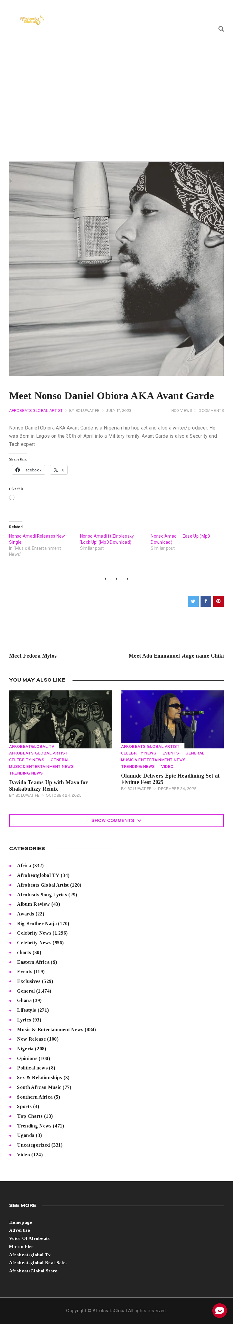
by (84, 410)
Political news (32, 1067)
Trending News (26, 773)
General (60, 760)
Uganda (25, 1135)
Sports (24, 1106)
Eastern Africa (33, 962)
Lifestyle (26, 1010)
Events (171, 753)
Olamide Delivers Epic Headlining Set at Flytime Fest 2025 (170, 779)
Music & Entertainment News (41, 766)
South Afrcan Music (39, 1087)
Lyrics (24, 1019)
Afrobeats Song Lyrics (42, 894)
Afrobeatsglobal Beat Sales (38, 1262)
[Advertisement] (116, 94)
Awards (25, 913)
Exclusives (28, 981)
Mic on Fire (21, 1246)
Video (167, 766)
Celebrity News (26, 760)
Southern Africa (34, 1097)
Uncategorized (33, 1145)
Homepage (20, 1222)
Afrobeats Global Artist (36, 410)
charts (24, 952)
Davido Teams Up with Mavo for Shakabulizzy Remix (48, 785)
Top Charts (29, 1116)
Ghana (24, 1000)
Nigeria (25, 1048)
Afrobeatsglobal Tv (30, 1254)
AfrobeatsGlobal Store (33, 1270)
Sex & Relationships (39, 1077)
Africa (24, 865)
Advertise (19, 1230)
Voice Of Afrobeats (29, 1238)
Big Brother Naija (36, 923)
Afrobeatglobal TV (32, 746)
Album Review (33, 904)
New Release (31, 1039)
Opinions (27, 1058)
